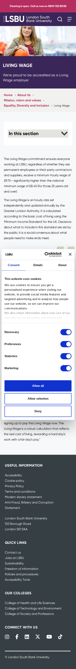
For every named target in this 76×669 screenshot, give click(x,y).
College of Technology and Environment (33, 608)
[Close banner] (70, 254)
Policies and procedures (21, 574)
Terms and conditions (20, 491)
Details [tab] (38, 265)
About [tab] (62, 265)
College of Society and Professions (29, 614)
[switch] (66, 344)
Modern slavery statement (23, 497)
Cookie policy (14, 480)
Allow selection (38, 398)
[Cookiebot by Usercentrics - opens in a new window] (46, 254)
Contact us (13, 552)
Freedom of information (21, 569)
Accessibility (13, 475)
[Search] (61, 19)
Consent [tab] (13, 265)
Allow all (38, 385)
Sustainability (14, 563)
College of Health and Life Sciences (30, 603)
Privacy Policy (14, 486)
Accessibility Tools (17, 579)
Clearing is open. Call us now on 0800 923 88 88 (38, 6)
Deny (38, 411)
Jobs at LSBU (14, 558)
